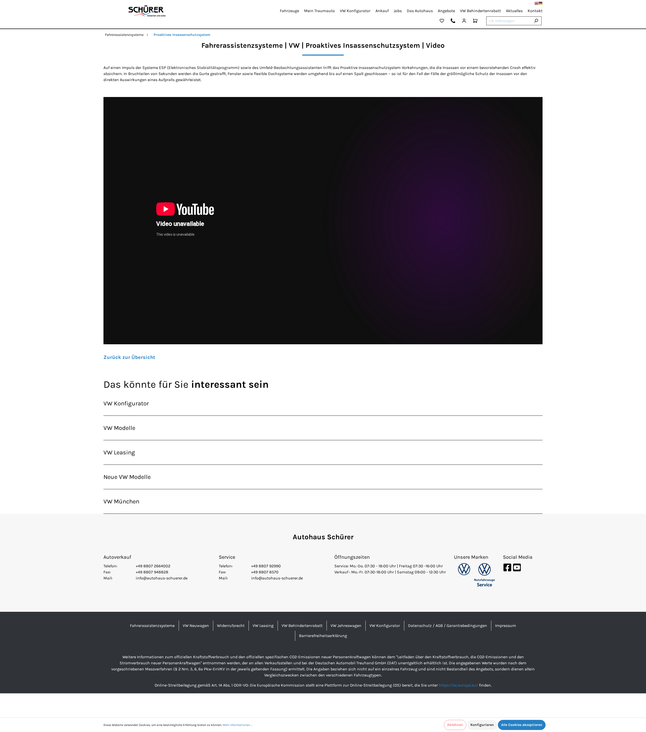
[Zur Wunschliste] (441, 21)
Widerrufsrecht (231, 625)
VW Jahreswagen (346, 625)
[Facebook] (508, 567)
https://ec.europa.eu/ (458, 685)
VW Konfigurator (126, 403)
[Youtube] (517, 567)
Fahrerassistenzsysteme (124, 35)
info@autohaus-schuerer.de (161, 578)
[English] (536, 3)
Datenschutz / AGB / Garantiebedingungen (447, 625)
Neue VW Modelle (127, 476)
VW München (121, 501)
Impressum (505, 625)
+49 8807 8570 (265, 572)
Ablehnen (455, 725)
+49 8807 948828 (152, 572)
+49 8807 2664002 (153, 566)
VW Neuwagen (196, 625)
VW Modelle (119, 427)
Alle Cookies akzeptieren (521, 725)
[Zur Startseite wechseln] (147, 10)
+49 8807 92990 (266, 566)
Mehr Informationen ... (237, 725)
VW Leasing (119, 452)
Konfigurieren (482, 725)
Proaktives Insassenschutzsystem (182, 35)
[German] (541, 3)
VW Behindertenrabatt (302, 625)
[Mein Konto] (464, 21)
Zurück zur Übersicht (129, 357)
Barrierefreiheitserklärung (323, 635)
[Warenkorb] (475, 21)
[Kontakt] (453, 21)
